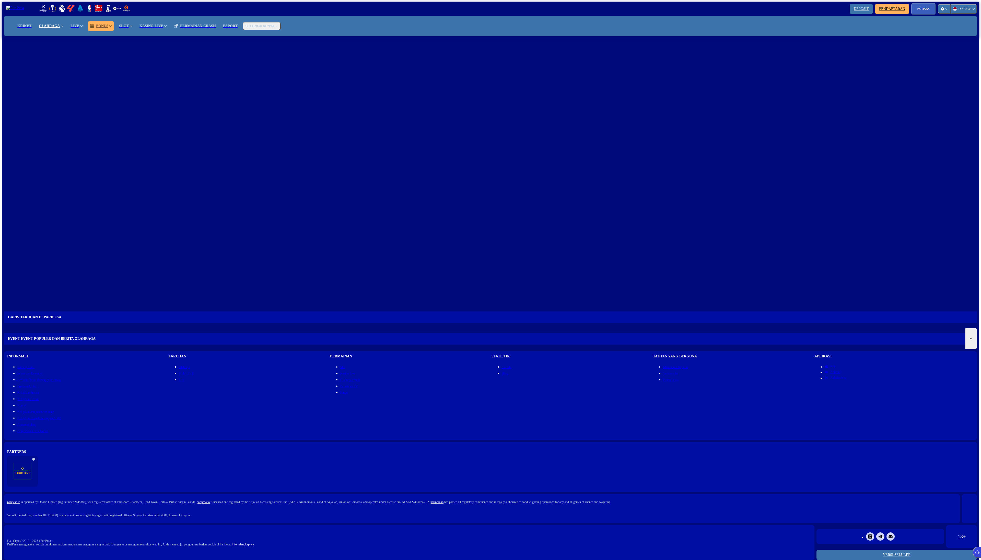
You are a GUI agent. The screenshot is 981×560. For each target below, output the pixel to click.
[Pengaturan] (944, 9)
